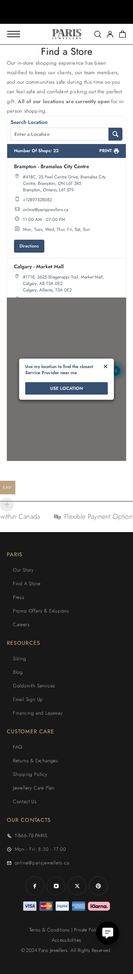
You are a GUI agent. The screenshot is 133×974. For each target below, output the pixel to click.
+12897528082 (37, 199)
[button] (60, 17)
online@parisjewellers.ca (45, 209)
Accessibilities (67, 940)
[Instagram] (55, 885)
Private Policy (87, 929)
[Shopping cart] (122, 35)
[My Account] (110, 34)
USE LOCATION (66, 388)
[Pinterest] (98, 885)
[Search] (97, 34)
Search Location (29, 122)
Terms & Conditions (49, 929)
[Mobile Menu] (13, 34)
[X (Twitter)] (77, 885)
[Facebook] (34, 885)
